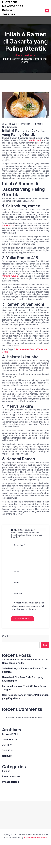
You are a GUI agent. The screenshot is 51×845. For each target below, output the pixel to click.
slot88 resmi (8, 225)
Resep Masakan (11, 776)
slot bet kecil (35, 140)
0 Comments (10, 127)
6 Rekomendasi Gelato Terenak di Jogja (25, 350)
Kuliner (29, 55)
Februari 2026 (10, 734)
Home (18, 55)
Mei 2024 (7, 756)
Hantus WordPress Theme (35, 837)
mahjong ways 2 (10, 276)
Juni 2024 (7, 750)
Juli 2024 (7, 745)
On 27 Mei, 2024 (9, 124)
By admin (25, 124)
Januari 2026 (9, 739)
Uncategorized (10, 782)
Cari (5, 636)
